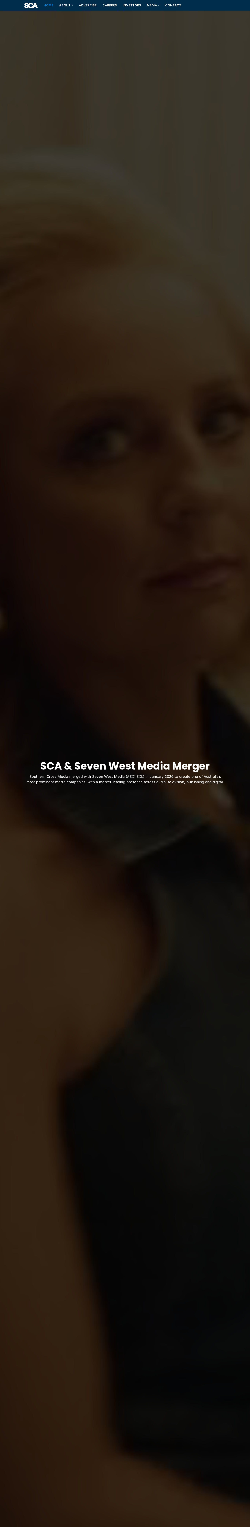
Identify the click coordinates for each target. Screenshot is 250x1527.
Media (152, 5)
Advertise (88, 5)
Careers (109, 5)
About (65, 5)
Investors (132, 5)
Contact (173, 5)
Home (48, 5)
